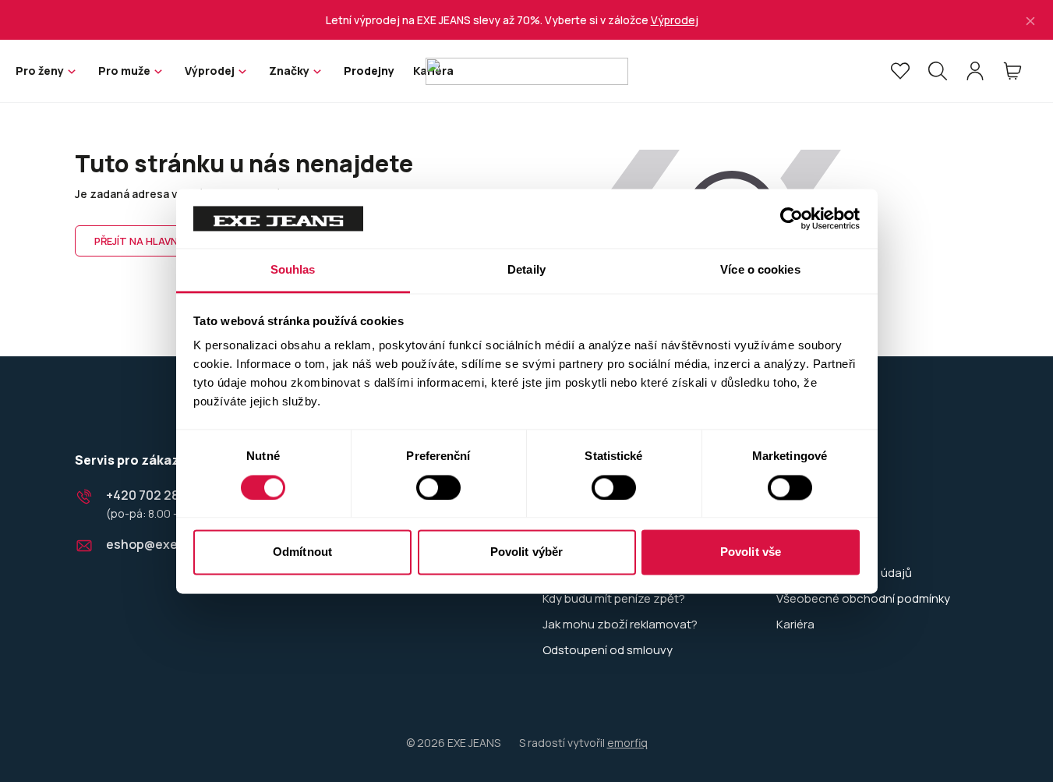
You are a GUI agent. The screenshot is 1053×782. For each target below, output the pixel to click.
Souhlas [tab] (293, 270)
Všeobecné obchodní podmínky (863, 599)
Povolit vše (750, 552)
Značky (289, 70)
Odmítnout (302, 552)
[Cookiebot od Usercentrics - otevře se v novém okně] (791, 218)
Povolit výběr (526, 552)
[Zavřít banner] (1030, 20)
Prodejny (369, 70)
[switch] (438, 487)
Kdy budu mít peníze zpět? (613, 599)
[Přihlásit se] (975, 71)
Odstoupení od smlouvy (607, 650)
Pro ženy (40, 70)
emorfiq (627, 742)
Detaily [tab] (526, 270)
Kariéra (795, 624)
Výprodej (674, 19)
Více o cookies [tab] (760, 270)
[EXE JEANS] (527, 71)
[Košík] (1012, 71)
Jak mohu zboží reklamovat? (620, 624)
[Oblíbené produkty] (900, 71)
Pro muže (124, 70)
